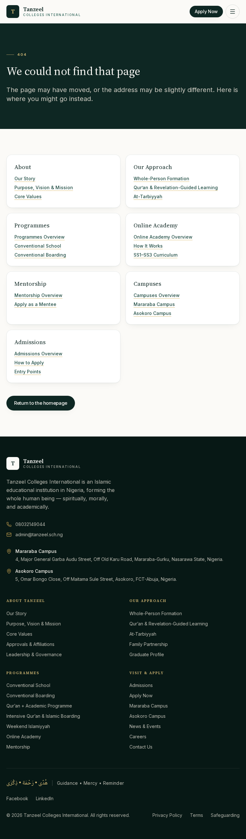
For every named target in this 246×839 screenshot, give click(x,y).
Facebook (17, 798)
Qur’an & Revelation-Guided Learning (176, 187)
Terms (196, 815)
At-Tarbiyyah (148, 196)
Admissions (141, 685)
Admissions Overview (38, 353)
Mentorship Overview (38, 295)
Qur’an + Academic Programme (39, 705)
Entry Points (27, 371)
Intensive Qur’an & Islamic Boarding (43, 716)
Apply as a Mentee (35, 304)
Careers (137, 736)
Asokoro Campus (152, 313)
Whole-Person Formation (161, 178)
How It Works (148, 246)
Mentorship (18, 747)
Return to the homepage (40, 403)
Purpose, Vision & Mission (43, 187)
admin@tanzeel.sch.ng (39, 534)
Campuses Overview (157, 295)
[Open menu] (233, 11)
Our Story (24, 178)
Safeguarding (225, 815)
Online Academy (23, 736)
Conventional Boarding (40, 255)
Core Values (28, 196)
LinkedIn (44, 798)
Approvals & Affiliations (30, 644)
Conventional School (37, 246)
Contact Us (140, 747)
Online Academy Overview (163, 237)
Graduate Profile (146, 654)
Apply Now (206, 11)
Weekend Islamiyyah (28, 726)
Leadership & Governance (34, 654)
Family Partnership (148, 644)
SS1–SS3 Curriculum (155, 255)
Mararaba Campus (154, 304)
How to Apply (29, 362)
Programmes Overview (39, 237)
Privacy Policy (167, 815)
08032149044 (30, 524)
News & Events (145, 726)
